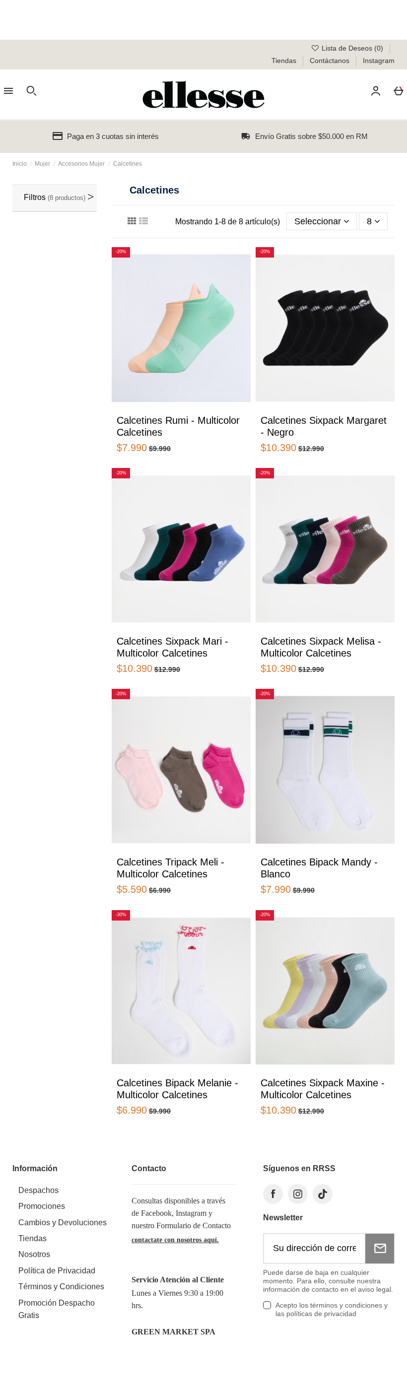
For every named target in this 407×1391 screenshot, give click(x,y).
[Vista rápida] (162, 407)
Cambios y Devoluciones (62, 1222)
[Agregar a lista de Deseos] (147, 409)
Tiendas (284, 61)
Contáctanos (330, 61)
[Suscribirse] (379, 1248)
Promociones (41, 1206)
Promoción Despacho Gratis (56, 1309)
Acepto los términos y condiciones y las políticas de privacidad (331, 1309)
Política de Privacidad (56, 1270)
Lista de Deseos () (352, 48)
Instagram (379, 61)
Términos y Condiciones (61, 1286)
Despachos (38, 1190)
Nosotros (34, 1254)
